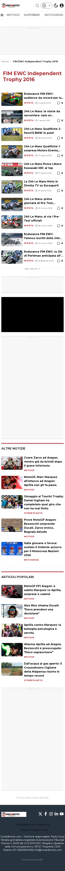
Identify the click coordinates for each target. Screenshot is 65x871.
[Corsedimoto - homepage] (13, 5)
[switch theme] (56, 5)
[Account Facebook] (46, 814)
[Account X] (40, 814)
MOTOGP (13, 15)
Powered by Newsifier (32, 859)
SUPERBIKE (32, 15)
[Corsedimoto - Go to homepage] (13, 814)
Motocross (31, 560)
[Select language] (46, 5)
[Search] (37, 6)
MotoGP (29, 470)
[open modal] (62, 6)
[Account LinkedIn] (56, 814)
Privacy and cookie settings (32, 797)
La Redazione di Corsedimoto (32, 824)
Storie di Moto (33, 513)
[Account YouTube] (62, 814)
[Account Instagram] (51, 814)
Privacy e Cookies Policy (34, 829)
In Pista (28, 103)
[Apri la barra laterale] (2, 15)
